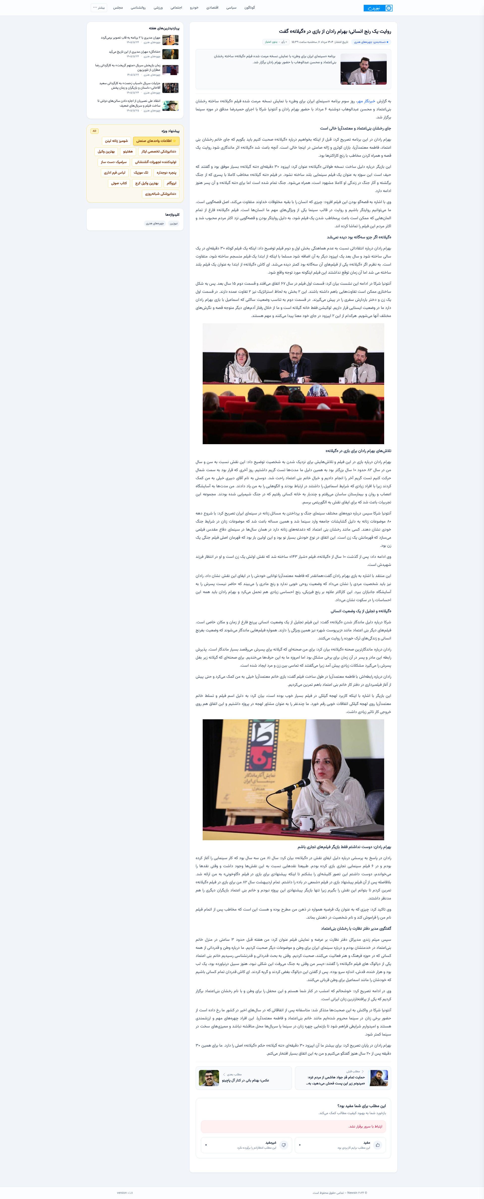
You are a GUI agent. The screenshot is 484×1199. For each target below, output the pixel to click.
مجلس (118, 8)
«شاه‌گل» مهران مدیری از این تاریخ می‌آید (134, 52)
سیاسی (231, 8)
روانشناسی (138, 8)
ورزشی (158, 8)
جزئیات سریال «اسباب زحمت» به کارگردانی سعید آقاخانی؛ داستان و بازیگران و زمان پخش (129, 85)
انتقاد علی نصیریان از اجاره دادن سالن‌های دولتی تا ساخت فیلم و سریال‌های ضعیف (129, 103)
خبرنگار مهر (366, 101)
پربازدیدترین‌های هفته (164, 28)
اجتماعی (176, 8)
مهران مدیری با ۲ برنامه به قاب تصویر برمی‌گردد (130, 38)
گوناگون (250, 8)
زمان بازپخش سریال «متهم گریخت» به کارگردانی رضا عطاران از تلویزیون (127, 68)
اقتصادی (212, 8)
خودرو (194, 8)
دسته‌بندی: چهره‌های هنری (370, 42)
